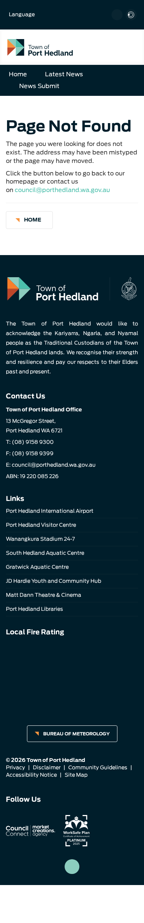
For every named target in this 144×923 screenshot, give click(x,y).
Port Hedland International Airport (49, 511)
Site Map (76, 775)
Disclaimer (47, 767)
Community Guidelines (97, 767)
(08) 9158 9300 (33, 442)
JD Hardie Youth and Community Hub (53, 581)
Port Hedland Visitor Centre (41, 525)
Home (18, 74)
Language (22, 14)
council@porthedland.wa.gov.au (62, 190)
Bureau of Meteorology (76, 733)
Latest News (64, 74)
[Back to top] (72, 866)
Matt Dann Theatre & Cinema (43, 595)
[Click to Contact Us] (117, 14)
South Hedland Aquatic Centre (45, 553)
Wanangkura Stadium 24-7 (40, 539)
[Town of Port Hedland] (40, 46)
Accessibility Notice (31, 775)
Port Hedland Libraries (34, 609)
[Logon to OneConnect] (131, 14)
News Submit (39, 86)
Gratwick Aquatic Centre (37, 567)
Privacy (15, 767)
